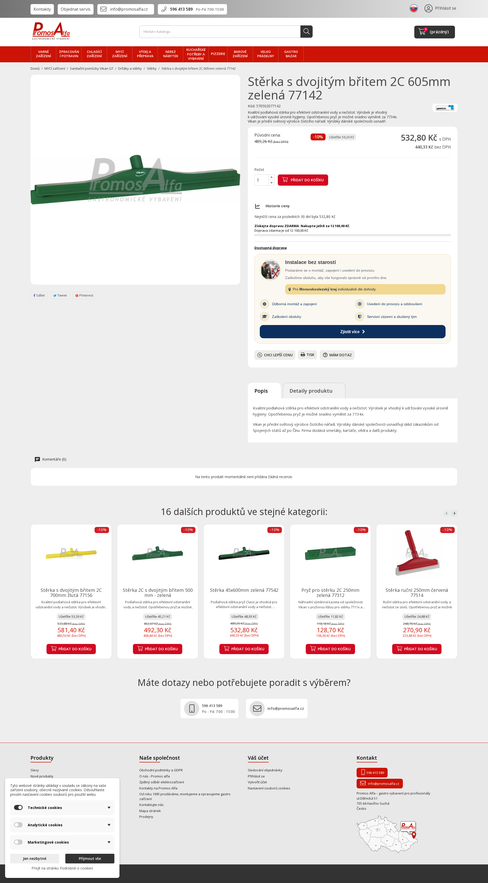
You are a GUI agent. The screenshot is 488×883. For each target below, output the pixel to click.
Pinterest (86, 295)
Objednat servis (75, 9)
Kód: (251, 106)
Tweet (62, 295)
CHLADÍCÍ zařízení (94, 53)
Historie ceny (278, 205)
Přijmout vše (90, 858)
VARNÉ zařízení (43, 53)
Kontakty (42, 9)
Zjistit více (350, 332)
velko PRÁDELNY (265, 53)
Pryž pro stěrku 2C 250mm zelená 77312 (330, 592)
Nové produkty (41, 776)
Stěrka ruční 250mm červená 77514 (417, 592)
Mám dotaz (337, 355)
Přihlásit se (256, 776)
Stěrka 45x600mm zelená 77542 (244, 590)
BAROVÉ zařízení (240, 53)
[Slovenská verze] (414, 8)
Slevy (34, 770)
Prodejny (146, 816)
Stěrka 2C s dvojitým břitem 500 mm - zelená (158, 592)
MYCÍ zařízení (119, 53)
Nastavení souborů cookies (269, 788)
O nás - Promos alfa (154, 776)
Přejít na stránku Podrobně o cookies (62, 868)
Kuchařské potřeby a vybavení (196, 54)
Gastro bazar (291, 53)
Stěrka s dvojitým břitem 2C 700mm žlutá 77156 (71, 592)
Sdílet (40, 295)
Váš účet (258, 757)
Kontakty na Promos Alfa (158, 788)
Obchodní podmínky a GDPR (161, 770)
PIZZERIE (218, 53)
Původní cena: (267, 135)
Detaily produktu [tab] (310, 390)
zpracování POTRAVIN (69, 53)
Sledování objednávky (265, 770)
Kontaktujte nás (151, 804)
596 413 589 (181, 9)
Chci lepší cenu (278, 354)
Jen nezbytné (34, 858)
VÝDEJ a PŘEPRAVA (145, 53)
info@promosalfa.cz (129, 9)
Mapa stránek (150, 810)
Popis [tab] (261, 390)
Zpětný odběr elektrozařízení (161, 782)
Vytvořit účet (257, 782)
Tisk (310, 354)
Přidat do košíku (307, 180)
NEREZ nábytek (170, 53)
